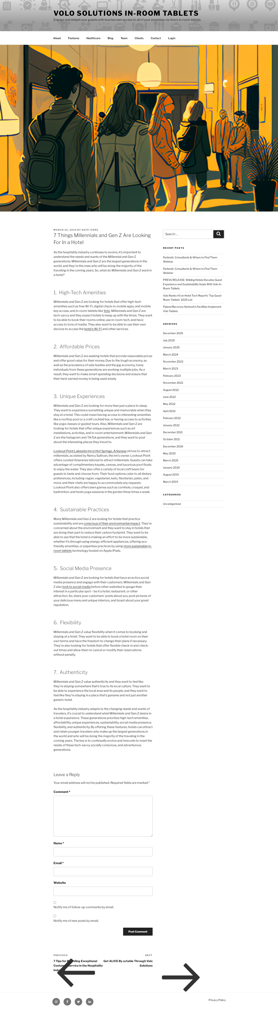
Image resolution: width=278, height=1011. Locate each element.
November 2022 (173, 382)
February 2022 (172, 418)
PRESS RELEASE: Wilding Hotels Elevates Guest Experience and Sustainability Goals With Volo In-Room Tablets (192, 284)
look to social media (76, 587)
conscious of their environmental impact (112, 523)
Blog (110, 38)
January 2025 (171, 347)
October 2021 (171, 439)
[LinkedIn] (89, 1002)
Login (171, 38)
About (57, 38)
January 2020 (171, 467)
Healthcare (93, 38)
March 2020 (170, 460)
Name (59, 843)
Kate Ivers (90, 230)
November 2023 (173, 361)
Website (60, 883)
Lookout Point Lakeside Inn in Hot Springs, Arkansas (90, 451)
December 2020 (173, 446)
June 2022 (169, 396)
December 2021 (173, 432)
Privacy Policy (217, 1000)
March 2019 (170, 481)
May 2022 (169, 403)
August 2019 (171, 474)
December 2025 (173, 333)
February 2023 (172, 375)
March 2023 (170, 368)
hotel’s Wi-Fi (93, 329)
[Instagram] (56, 1002)
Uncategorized (172, 503)
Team (124, 38)
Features (73, 38)
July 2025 (169, 340)
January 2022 (171, 425)
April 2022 (169, 411)
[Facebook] (67, 1002)
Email (59, 863)
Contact (156, 38)
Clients (139, 38)
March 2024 (170, 354)
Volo (107, 311)
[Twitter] (78, 1002)
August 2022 (171, 389)
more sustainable (135, 546)
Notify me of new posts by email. (76, 921)
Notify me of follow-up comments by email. (84, 907)
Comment (62, 792)
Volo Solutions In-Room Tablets (126, 13)
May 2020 (169, 453)
